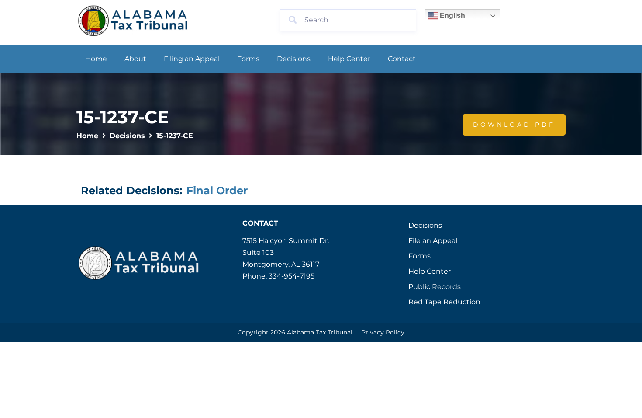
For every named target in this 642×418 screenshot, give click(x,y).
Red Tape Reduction (444, 302)
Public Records (434, 286)
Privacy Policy (382, 332)
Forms (248, 59)
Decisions (294, 59)
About (135, 59)
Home (96, 59)
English (451, 15)
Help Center (349, 59)
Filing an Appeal (192, 59)
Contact (402, 59)
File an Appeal (432, 241)
